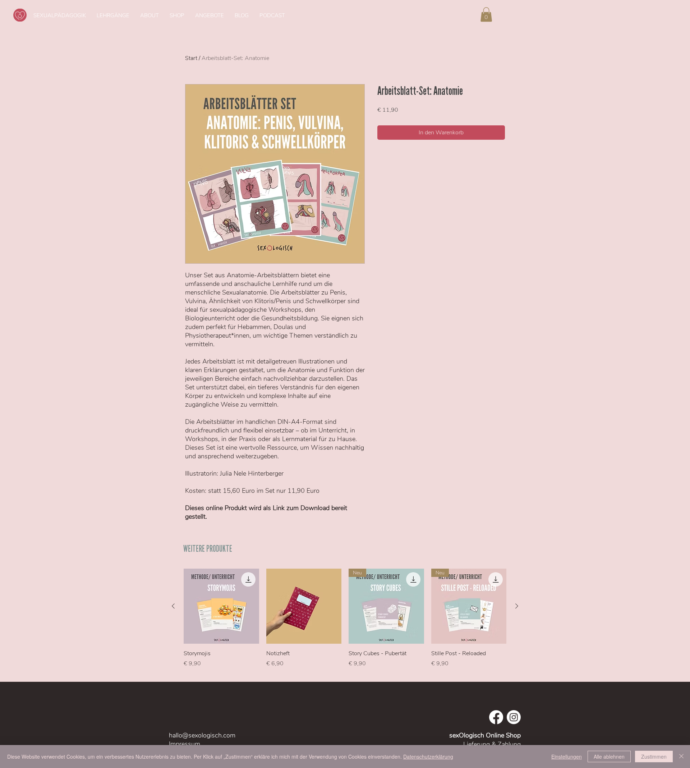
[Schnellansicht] (221, 606)
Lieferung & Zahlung (492, 744)
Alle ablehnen (609, 756)
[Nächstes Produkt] (516, 606)
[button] (486, 14)
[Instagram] (514, 717)
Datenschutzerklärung (428, 756)
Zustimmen (654, 756)
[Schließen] (681, 756)
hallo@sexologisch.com (202, 735)
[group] (345, 622)
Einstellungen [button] (566, 756)
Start (191, 58)
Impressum (185, 744)
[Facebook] (496, 717)
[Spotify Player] (546, 15)
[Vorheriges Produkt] (173, 606)
